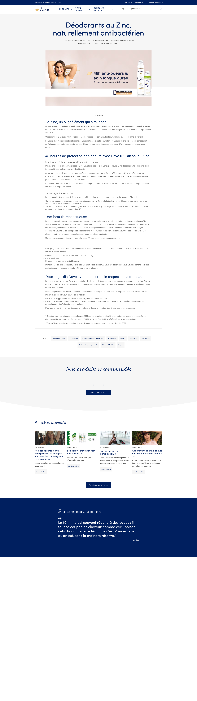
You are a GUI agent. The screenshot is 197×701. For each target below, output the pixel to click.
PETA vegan (74, 338)
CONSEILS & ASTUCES (99, 9)
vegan (120, 345)
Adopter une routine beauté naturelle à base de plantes (147, 452)
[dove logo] (42, 9)
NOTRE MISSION (79, 9)
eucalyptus (112, 338)
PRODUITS (64, 9)
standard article (108, 345)
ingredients (146, 338)
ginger (123, 338)
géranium (133, 338)
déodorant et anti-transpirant (92, 338)
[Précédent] (93, 385)
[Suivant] (103, 385)
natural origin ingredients (88, 345)
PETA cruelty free (58, 338)
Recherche (161, 8)
